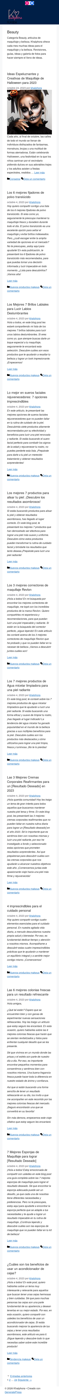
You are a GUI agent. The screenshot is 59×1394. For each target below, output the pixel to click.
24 (15, 1380)
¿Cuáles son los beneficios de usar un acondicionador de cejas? (28, 1268)
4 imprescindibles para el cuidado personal (24, 908)
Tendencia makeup (20, 1359)
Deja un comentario (34, 179)
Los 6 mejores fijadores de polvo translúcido (25, 194)
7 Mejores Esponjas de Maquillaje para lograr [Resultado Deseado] (23, 1156)
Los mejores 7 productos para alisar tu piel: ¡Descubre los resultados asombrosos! (28, 497)
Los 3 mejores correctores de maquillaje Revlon (27, 587)
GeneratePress (13, 1392)
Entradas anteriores (21, 1376)
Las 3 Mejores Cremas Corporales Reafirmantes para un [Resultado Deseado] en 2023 (28, 784)
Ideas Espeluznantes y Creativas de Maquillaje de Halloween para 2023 (25, 78)
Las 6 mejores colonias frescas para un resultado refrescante (28, 992)
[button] (9, 22)
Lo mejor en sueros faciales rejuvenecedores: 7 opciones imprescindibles (27, 397)
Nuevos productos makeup (24, 287)
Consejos (15, 179)
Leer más (39, 172)
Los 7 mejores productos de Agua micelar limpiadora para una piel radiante (27, 685)
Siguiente (25, 1380)
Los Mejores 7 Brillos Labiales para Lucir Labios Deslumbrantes (28, 308)
